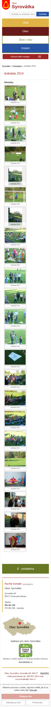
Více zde (33, 690)
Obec (25, 31)
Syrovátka (6, 66)
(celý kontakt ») (27, 584)
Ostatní (25, 48)
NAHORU (44, 673)
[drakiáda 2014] (15, 93)
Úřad (25, 22)
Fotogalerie (17, 66)
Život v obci (25, 39)
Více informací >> (25, 662)
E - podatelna (25, 568)
